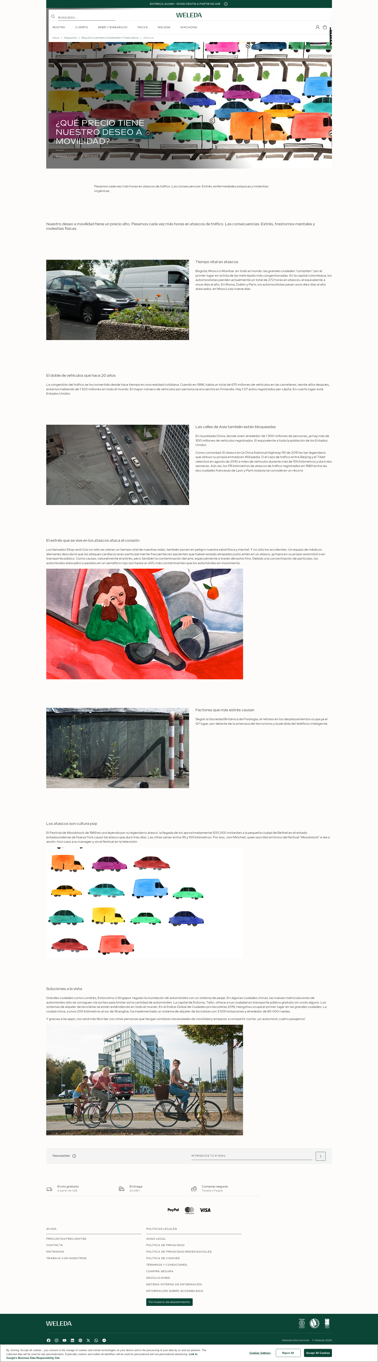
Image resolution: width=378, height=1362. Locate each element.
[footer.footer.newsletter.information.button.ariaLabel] (74, 1156)
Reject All (288, 1352)
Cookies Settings (260, 1352)
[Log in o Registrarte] (317, 27)
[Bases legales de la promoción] (225, 4)
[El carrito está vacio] (324, 27)
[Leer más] (302, 1323)
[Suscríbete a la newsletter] (321, 1156)
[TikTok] (104, 1340)
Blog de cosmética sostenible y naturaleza (110, 37)
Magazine (70, 37)
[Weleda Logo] (189, 15)
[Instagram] (56, 1340)
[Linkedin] (72, 1340)
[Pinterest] (80, 1340)
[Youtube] (64, 1340)
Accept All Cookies (318, 1352)
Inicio (56, 37)
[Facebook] (48, 1340)
